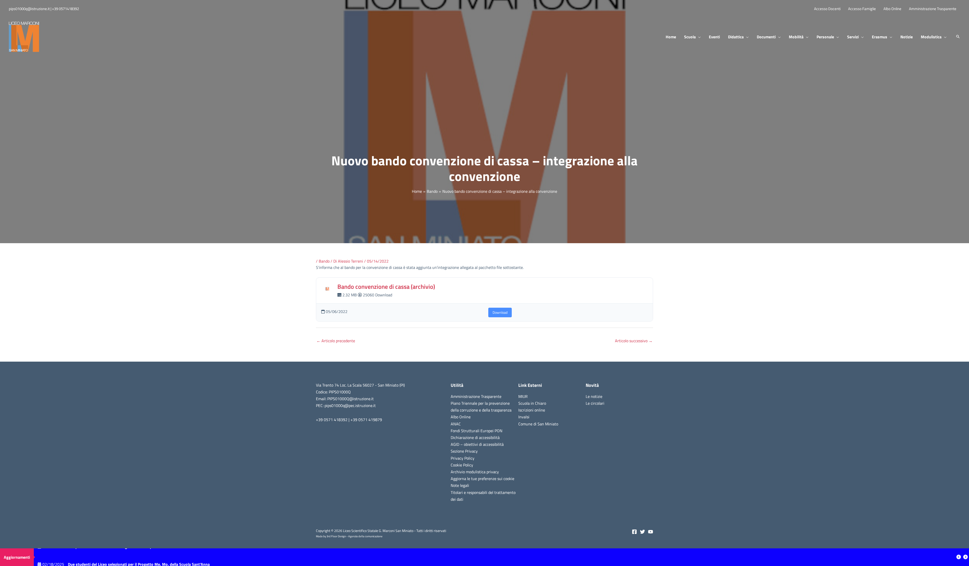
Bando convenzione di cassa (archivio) (386, 286)
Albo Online (461, 417)
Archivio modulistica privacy (475, 472)
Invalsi (523, 417)
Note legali (460, 485)
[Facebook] (634, 531)
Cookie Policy (462, 465)
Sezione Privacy (464, 451)
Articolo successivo (634, 341)
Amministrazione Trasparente (476, 396)
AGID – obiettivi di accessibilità (477, 444)
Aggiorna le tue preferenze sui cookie (482, 479)
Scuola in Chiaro (532, 403)
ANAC (456, 424)
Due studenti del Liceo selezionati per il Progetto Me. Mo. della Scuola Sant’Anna (139, 557)
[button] (698, 37)
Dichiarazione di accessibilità (475, 437)
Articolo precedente (335, 341)
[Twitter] (642, 531)
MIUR (523, 396)
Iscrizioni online (531, 410)
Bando (324, 261)
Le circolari (595, 403)
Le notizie (594, 396)
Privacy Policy (462, 458)
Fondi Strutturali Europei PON (476, 431)
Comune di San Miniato (538, 424)
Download (500, 312)
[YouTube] (650, 531)
